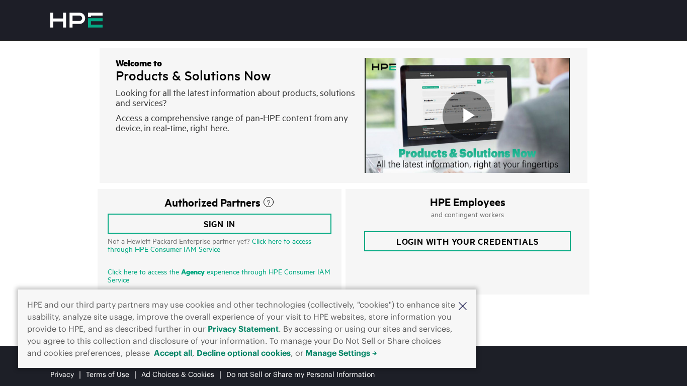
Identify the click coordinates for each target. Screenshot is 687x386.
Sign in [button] (220, 224)
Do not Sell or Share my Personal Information (300, 374)
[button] (463, 305)
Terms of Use (107, 374)
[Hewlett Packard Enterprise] (76, 20)
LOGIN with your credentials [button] (467, 241)
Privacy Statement (243, 329)
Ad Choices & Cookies (177, 374)
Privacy (62, 374)
